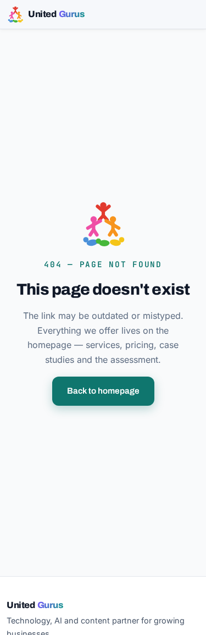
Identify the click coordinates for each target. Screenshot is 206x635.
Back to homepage (103, 390)
